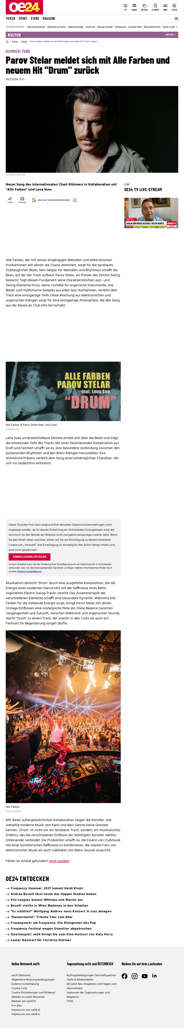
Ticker (10, 18)
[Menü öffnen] (176, 18)
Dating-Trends (105, 27)
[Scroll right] (176, 27)
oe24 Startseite (21, 975)
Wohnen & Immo (56, 27)
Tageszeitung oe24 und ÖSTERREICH (90, 964)
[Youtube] (145, 976)
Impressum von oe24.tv (26, 1014)
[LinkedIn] (155, 976)
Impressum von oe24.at (26, 1010)
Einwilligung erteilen (29, 557)
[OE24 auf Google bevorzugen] (75, 200)
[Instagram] (134, 976)
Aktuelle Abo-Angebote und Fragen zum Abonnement (92, 986)
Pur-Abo (17, 1005)
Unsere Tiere (135, 27)
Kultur (14, 34)
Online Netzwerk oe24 (26, 964)
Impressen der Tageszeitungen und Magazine (88, 994)
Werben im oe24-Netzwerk (28, 997)
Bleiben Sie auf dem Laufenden (142, 964)
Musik (24, 41)
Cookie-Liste (19, 988)
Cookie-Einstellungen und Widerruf (33, 992)
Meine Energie (75, 27)
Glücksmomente (36, 27)
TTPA (70, 1001)
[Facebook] (124, 976)
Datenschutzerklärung (29, 572)
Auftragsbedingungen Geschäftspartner (91, 975)
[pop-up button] (167, 222)
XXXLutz (90, 27)
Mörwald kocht (152, 27)
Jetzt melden (59, 861)
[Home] (7, 41)
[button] (130, 222)
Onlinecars (120, 27)
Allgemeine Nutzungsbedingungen (33, 979)
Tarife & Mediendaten (80, 979)
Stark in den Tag (171, 27)
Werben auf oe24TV (24, 1001)
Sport (23, 18)
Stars (35, 18)
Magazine (49, 18)
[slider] (142, 222)
